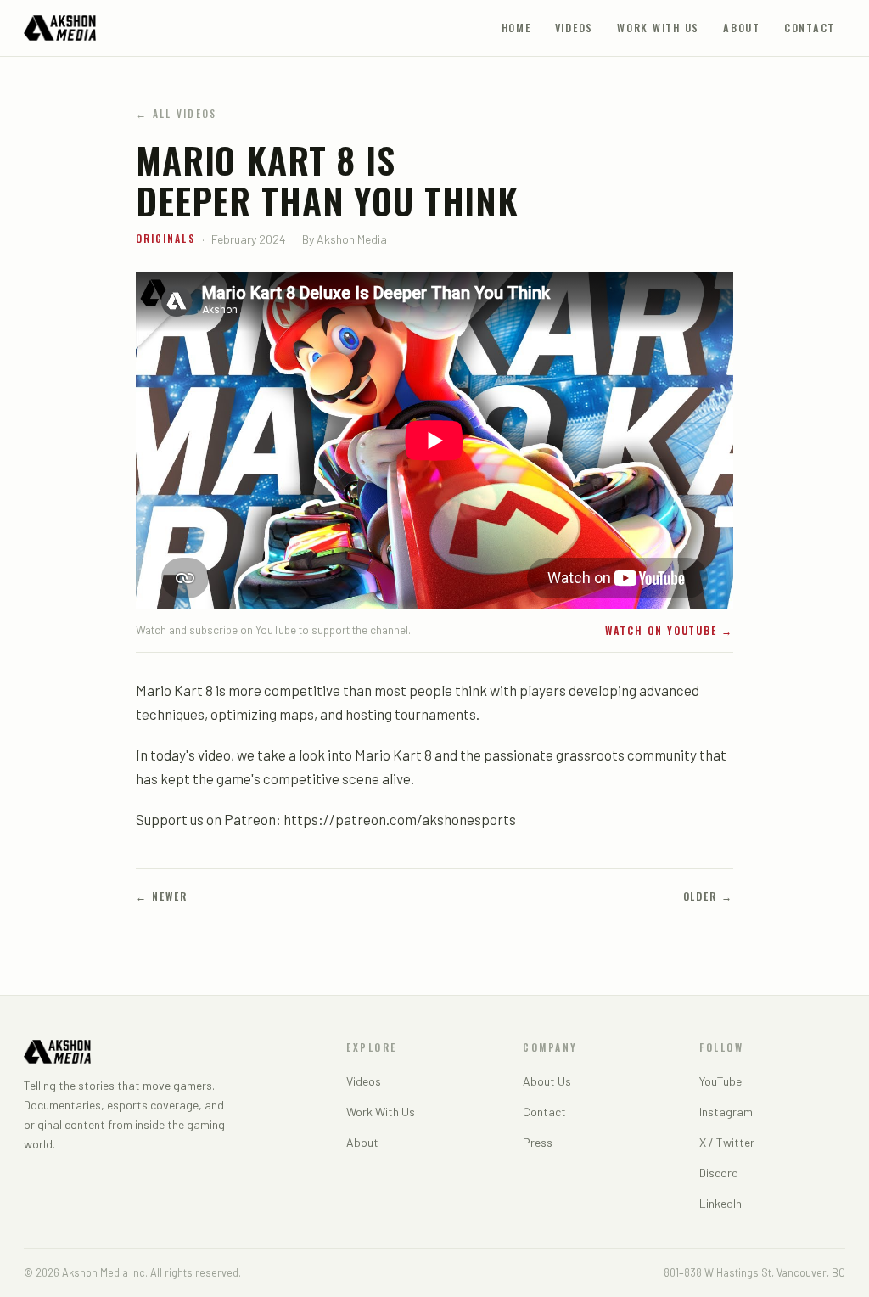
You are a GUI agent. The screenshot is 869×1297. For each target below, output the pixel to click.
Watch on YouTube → (669, 630)
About (741, 28)
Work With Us (658, 28)
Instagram (726, 1111)
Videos (574, 28)
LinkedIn (720, 1203)
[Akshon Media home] (60, 28)
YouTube (720, 1081)
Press (537, 1142)
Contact (809, 28)
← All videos (176, 113)
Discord (718, 1172)
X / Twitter (726, 1142)
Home (516, 28)
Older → (708, 896)
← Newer (161, 896)
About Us (547, 1081)
